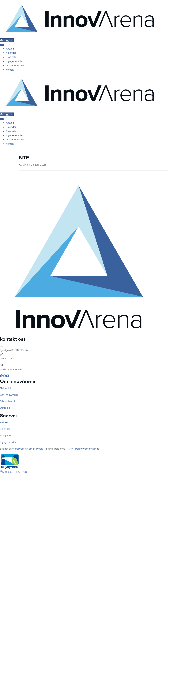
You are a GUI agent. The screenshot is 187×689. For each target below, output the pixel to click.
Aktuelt (4, 422)
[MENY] (2, 119)
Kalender (5, 429)
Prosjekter (6, 435)
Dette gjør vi (7, 407)
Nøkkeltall (5, 388)
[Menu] (2, 45)
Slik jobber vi (7, 401)
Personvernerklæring (87, 448)
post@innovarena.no (11, 369)
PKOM (69, 448)
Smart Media (36, 448)
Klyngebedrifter (9, 442)
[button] (1, 375)
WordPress (18, 448)
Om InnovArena (9, 394)
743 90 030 (7, 358)
